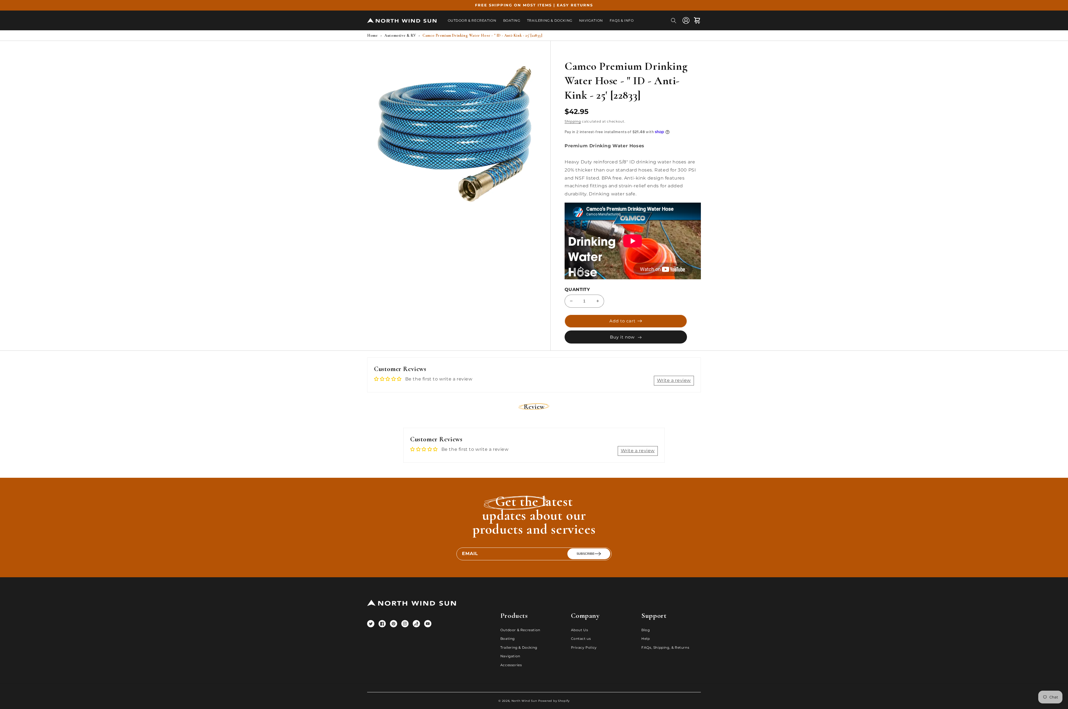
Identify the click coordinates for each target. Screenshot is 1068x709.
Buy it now (622, 337)
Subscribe (585, 553)
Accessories (511, 665)
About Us (579, 630)
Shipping (573, 121)
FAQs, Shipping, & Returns (665, 647)
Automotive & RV (400, 35)
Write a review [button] (674, 380)
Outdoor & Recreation (520, 630)
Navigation (510, 656)
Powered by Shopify (554, 701)
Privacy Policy (584, 647)
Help (645, 638)
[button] (674, 20)
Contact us (581, 638)
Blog (645, 630)
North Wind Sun (524, 701)
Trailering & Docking (518, 647)
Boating (507, 638)
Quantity (577, 289)
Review (534, 407)
